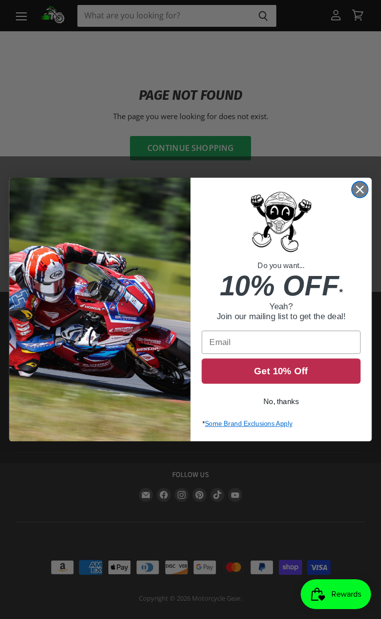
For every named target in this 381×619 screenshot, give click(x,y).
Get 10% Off (281, 371)
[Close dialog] (360, 189)
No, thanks (281, 402)
